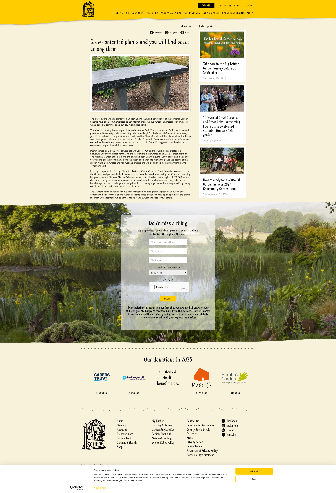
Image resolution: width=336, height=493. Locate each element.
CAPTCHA (168, 280)
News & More (211, 13)
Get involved (192, 13)
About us (122, 430)
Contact (249, 5)
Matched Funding (162, 438)
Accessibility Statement (200, 455)
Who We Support (171, 13)
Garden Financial (161, 434)
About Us (152, 13)
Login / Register (224, 5)
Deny (254, 479)
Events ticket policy (163, 443)
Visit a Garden (135, 13)
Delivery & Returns (163, 425)
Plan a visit (123, 425)
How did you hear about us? (168, 267)
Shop (250, 13)
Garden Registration (163, 430)
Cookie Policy (194, 446)
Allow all (254, 471)
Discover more (125, 434)
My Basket (238, 5)
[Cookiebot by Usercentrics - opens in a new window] (76, 488)
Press (190, 438)
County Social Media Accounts (198, 431)
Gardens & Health (233, 13)
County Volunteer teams (200, 425)
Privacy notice (195, 442)
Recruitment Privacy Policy (202, 451)
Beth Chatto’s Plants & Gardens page (140, 197)
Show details (100, 488)
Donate (206, 5)
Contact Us (193, 421)
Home (119, 13)
